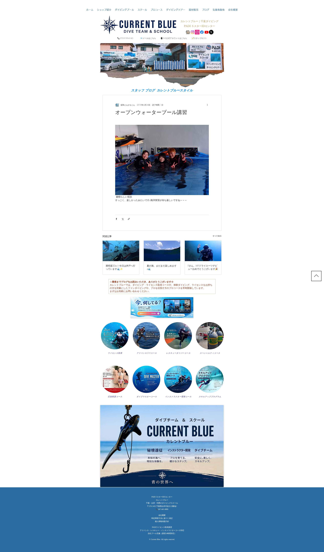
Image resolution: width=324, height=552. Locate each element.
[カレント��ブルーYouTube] (206, 32)
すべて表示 (217, 236)
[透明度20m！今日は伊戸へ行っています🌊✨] (121, 251)
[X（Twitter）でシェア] (122, 219)
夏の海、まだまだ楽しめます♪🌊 (161, 267)
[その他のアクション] (207, 104)
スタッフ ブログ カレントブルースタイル (162, 90)
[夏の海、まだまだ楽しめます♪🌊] (162, 251)
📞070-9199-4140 (125, 38)
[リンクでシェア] (129, 219)
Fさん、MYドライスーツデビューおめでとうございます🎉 (203, 267)
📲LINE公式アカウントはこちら (173, 38)
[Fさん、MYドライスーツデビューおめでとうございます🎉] (203, 251)
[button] (104, 9)
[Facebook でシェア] (116, 219)
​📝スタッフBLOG (198, 38)
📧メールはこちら (148, 38)
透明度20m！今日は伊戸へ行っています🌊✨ (120, 267)
